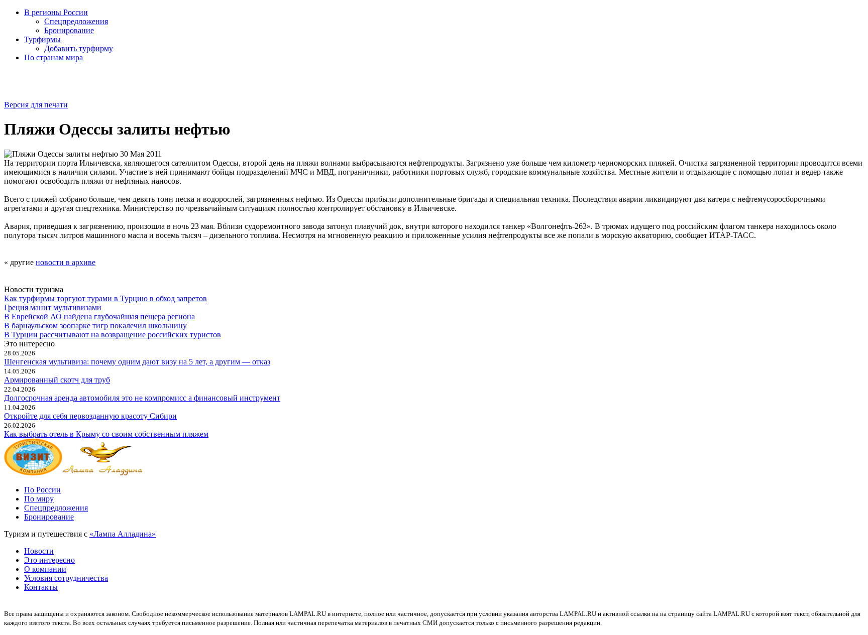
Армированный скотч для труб (57, 379)
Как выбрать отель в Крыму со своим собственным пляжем (106, 434)
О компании (45, 569)
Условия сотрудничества (66, 578)
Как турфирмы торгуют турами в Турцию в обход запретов (105, 298)
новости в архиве (65, 262)
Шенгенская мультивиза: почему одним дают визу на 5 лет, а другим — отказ (137, 361)
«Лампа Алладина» (122, 534)
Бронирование (69, 30)
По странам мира (53, 57)
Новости (39, 551)
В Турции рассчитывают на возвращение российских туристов (112, 334)
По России (42, 489)
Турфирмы (42, 39)
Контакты (41, 587)
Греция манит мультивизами (52, 307)
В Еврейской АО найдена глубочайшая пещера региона (99, 316)
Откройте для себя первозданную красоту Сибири (90, 416)
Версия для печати (36, 104)
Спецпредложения (76, 21)
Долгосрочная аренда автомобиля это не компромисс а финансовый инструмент (142, 398)
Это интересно (49, 560)
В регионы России (56, 12)
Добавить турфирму (78, 48)
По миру (39, 498)
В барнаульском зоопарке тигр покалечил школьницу (95, 325)
